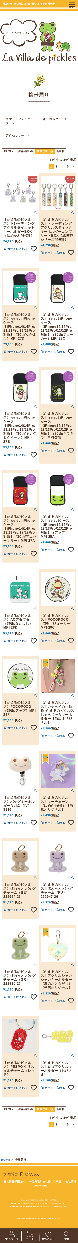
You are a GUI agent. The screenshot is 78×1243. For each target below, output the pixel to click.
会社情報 (71, 1181)
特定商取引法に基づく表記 (45, 1181)
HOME (5, 1159)
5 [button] (68, 166)
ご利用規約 (40, 1185)
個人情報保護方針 (14, 1181)
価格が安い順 (26, 151)
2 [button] (56, 166)
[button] (73, 167)
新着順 (60, 151)
